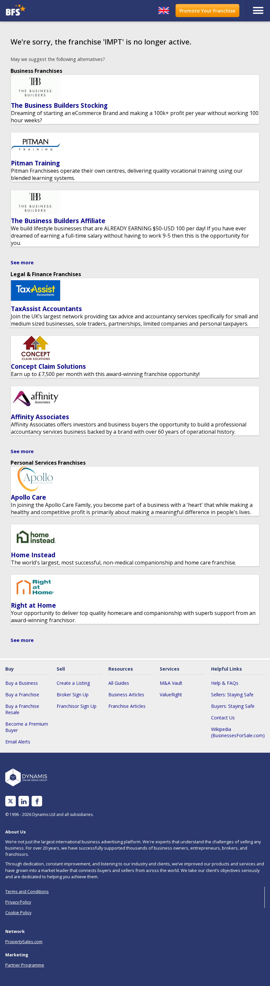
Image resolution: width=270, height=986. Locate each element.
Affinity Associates (40, 417)
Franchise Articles (127, 706)
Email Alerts (17, 742)
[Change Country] (163, 10)
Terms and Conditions (27, 891)
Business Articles (126, 694)
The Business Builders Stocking (59, 105)
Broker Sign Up (73, 694)
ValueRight (171, 694)
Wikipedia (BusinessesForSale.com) (238, 732)
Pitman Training (35, 163)
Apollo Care (28, 497)
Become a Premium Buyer (26, 727)
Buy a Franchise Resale (22, 709)
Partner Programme (24, 965)
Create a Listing (73, 683)
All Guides (118, 683)
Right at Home (33, 605)
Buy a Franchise (22, 694)
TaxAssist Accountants (46, 308)
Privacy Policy (18, 902)
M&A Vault (171, 683)
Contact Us (223, 717)
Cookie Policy (18, 912)
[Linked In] (23, 801)
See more (22, 262)
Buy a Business (21, 683)
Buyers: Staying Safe (233, 706)
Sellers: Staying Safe (232, 694)
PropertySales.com (23, 941)
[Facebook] (37, 801)
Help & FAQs (224, 683)
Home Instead (33, 555)
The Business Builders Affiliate (58, 221)
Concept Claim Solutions (48, 366)
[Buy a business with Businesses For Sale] (36, 10)
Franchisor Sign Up (76, 706)
